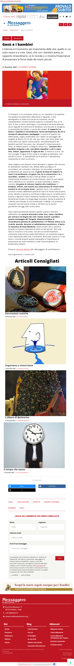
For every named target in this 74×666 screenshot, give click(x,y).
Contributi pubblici (66, 658)
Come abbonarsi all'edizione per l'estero (59, 637)
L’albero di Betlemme (17, 417)
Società (6, 38)
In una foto (32, 639)
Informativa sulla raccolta (25, 664)
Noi (6, 624)
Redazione (9, 636)
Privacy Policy (68, 649)
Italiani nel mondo (35, 642)
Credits (61, 649)
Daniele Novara (28, 67)
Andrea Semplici (24, 420)
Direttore (8, 632)
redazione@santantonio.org (16, 616)
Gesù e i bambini (27, 30)
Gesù (22, 508)
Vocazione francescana (36, 646)
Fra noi (30, 632)
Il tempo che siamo (14, 469)
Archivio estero (56, 645)
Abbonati (55, 624)
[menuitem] (13, 633)
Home (5, 30)
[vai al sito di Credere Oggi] (32, 16)
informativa (40, 566)
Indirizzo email (15, 533)
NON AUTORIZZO (25, 575)
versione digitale (23, 249)
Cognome (42, 522)
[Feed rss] (70, 17)
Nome (12, 522)
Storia (7, 629)
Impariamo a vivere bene (19, 365)
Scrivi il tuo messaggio (18, 544)
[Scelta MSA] (4, 23)
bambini (12, 508)
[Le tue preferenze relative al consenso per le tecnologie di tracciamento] (70, 662)
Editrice (8, 639)
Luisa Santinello (22, 472)
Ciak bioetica (33, 629)
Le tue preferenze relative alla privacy (42, 664)
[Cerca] (65, 24)
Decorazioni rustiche (16, 313)
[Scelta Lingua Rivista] (70, 24)
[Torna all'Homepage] (19, 23)
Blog (29, 624)
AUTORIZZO (15, 575)
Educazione (14, 30)
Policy (64, 655)
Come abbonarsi (56, 632)
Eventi (7, 642)
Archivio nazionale (57, 641)
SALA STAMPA (52, 17)
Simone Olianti (24, 368)
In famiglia (32, 636)
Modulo (69, 655)
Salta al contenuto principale (10, 1)
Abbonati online (56, 629)
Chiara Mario (23, 316)
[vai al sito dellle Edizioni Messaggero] (42, 16)
